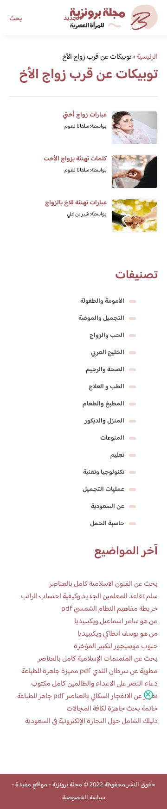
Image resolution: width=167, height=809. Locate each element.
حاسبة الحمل (107, 523)
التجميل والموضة (101, 318)
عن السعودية (107, 506)
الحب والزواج (107, 335)
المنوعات (112, 438)
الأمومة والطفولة (102, 301)
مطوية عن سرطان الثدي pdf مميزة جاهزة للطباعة (89, 671)
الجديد (72, 18)
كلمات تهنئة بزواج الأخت (75, 159)
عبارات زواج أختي (85, 115)
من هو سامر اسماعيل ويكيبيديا (116, 621)
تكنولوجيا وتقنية (103, 472)
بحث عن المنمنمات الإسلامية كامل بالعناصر (98, 659)
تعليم (117, 455)
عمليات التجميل (103, 489)
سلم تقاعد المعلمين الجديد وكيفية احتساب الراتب (89, 596)
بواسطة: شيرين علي (87, 214)
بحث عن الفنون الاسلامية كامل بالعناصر (103, 584)
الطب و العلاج (106, 386)
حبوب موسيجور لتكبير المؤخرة (116, 646)
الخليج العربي (107, 352)
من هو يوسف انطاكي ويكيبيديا (117, 634)
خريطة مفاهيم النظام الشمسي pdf (109, 609)
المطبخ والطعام (103, 404)
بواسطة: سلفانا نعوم (85, 126)
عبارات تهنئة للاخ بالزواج (76, 202)
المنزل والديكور (104, 421)
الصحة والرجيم (105, 369)
